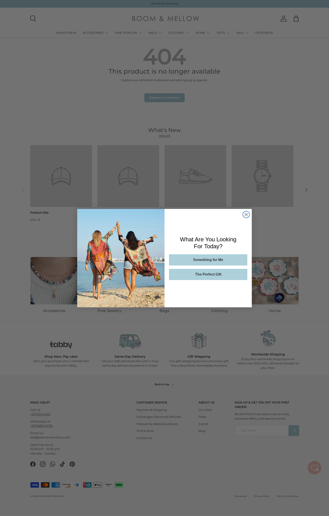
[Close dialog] (246, 214)
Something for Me (208, 260)
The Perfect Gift (208, 274)
